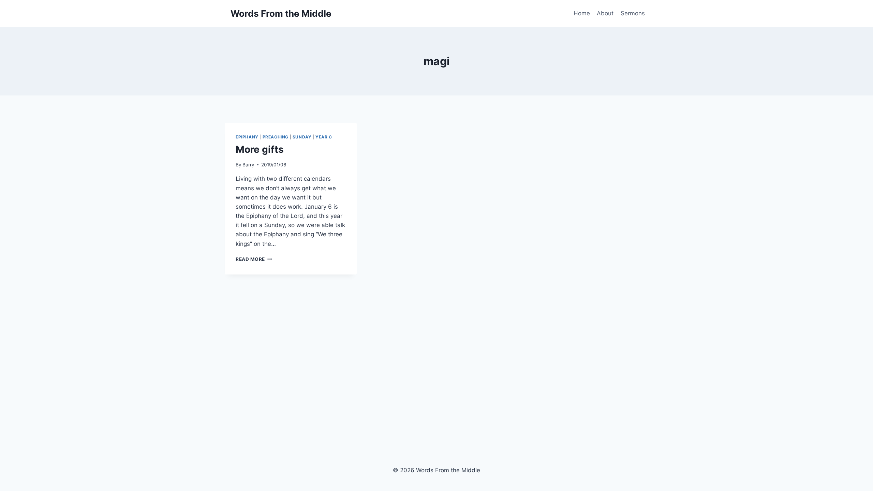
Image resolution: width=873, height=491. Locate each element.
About (605, 13)
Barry (248, 164)
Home (582, 13)
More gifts (260, 149)
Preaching (275, 136)
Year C (323, 136)
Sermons (633, 13)
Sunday (302, 136)
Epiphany (247, 136)
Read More (254, 259)
